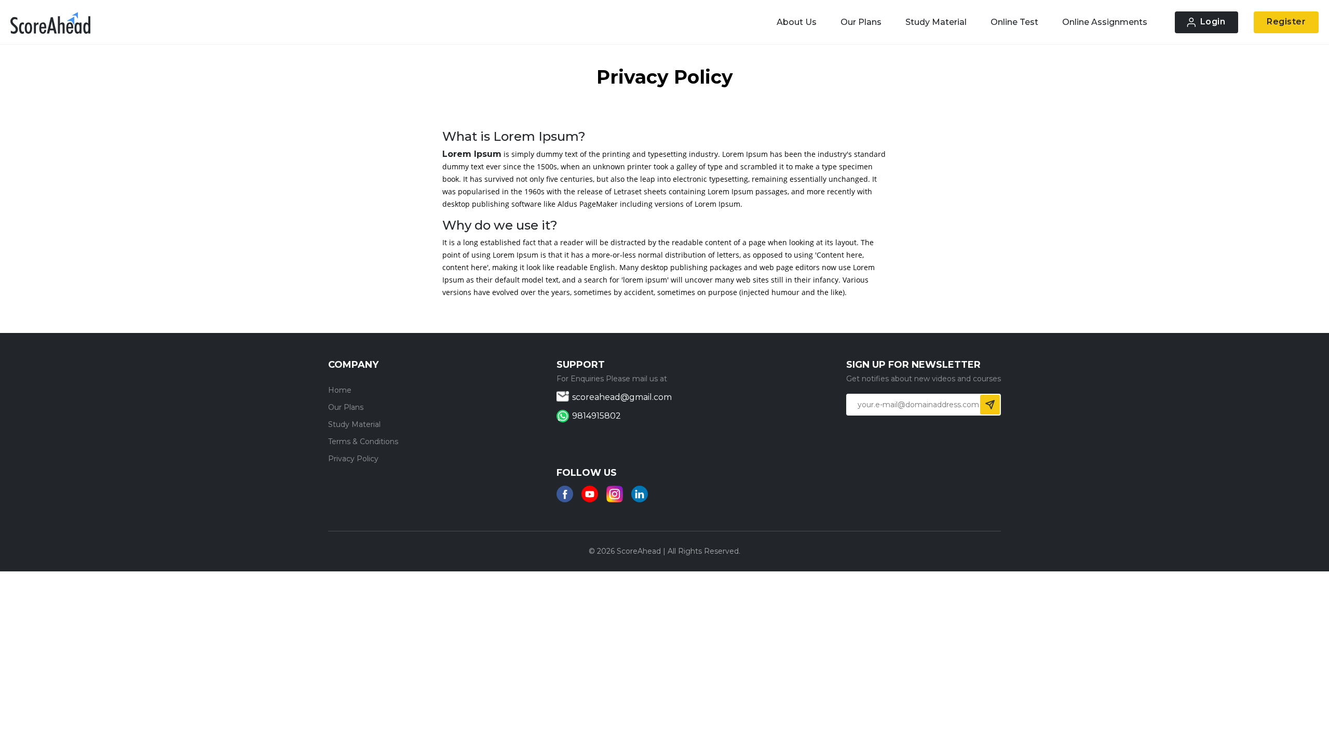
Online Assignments (1104, 22)
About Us (797, 22)
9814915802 (596, 416)
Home (339, 390)
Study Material (936, 22)
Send (990, 405)
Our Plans (861, 22)
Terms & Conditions (363, 441)
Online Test (1014, 22)
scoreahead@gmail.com (622, 397)
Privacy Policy (353, 458)
